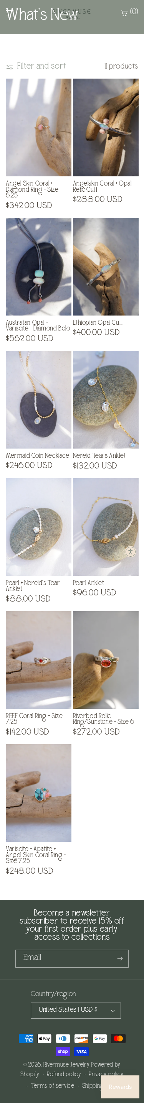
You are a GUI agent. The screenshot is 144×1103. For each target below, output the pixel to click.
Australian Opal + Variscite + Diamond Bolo (38, 326)
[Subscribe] (119, 959)
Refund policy (64, 1075)
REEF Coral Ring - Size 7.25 (34, 720)
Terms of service (52, 1086)
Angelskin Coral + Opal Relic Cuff (102, 187)
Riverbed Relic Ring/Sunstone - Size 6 (103, 720)
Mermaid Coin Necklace (38, 457)
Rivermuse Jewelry (66, 1065)
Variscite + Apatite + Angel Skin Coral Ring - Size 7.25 (36, 856)
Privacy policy (106, 1075)
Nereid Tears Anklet (99, 457)
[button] (130, 551)
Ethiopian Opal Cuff (98, 324)
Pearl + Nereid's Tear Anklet (33, 587)
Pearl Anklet (88, 584)
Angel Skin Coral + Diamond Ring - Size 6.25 (32, 190)
